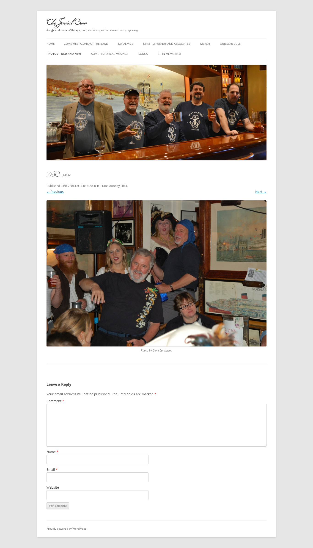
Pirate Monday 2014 (113, 186)
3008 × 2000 (88, 186)
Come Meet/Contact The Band (86, 44)
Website (53, 487)
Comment (55, 401)
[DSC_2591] (156, 273)
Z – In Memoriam (169, 54)
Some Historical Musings (109, 54)
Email (52, 469)
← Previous (55, 191)
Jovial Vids (125, 44)
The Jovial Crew (67, 22)
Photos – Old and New (64, 54)
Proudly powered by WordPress (66, 529)
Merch (205, 44)
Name (52, 452)
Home (51, 44)
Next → (260, 191)
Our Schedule (230, 44)
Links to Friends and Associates (166, 44)
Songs (143, 54)
